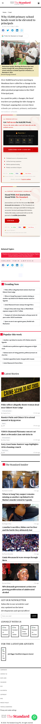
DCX (1, 686)
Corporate (3, 670)
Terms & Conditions (6, 707)
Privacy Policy (4, 702)
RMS (1, 698)
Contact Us (3, 674)
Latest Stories (11, 373)
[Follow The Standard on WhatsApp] (34, 717)
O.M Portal (3, 690)
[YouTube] (35, 631)
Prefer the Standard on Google (13, 36)
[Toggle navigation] (3, 3)
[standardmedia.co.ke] (20, 3)
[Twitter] (16, 631)
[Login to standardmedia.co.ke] (38, 3)
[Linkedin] (26, 631)
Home (4, 12)
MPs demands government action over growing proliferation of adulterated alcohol (19, 589)
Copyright (3, 694)
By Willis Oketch (6, 26)
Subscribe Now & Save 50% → (20, 149)
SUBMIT (34, 616)
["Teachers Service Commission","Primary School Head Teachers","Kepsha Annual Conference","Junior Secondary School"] (20, 255)
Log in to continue (26, 179)
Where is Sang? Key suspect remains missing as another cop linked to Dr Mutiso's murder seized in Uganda (18, 497)
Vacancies (3, 682)
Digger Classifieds (16, 654)
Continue (12, 220)
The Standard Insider (16, 464)
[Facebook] (6, 631)
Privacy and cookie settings (8, 710)
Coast (10, 12)
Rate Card (3, 678)
